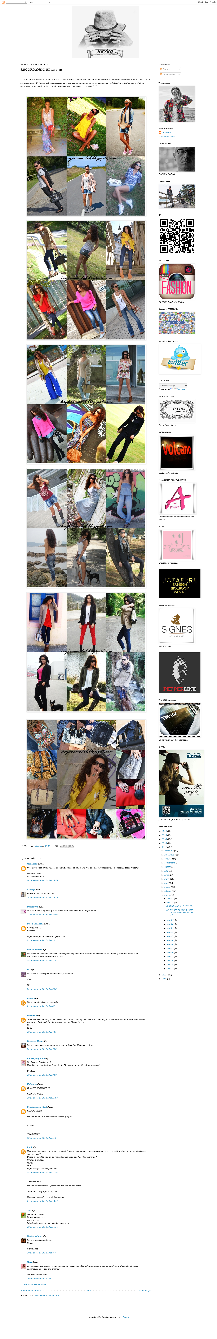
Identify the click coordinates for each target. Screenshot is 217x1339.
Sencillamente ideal (37, 1107)
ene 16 (170, 940)
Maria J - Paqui (34, 1236)
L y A (29, 1147)
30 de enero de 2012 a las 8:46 (42, 1253)
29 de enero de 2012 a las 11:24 (42, 1138)
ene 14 (170, 944)
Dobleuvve (32, 907)
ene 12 (170, 948)
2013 (164, 843)
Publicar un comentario (35, 1284)
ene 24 (170, 924)
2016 (164, 831)
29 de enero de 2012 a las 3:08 (42, 989)
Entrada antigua (144, 1290)
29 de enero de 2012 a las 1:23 (42, 940)
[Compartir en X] (67, 846)
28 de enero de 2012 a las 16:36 (42, 897)
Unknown (32, 1015)
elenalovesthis (34, 949)
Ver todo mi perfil (166, 136)
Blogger (125, 1317)
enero (167, 895)
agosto (167, 867)
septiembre (170, 863)
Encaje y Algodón (36, 1058)
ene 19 (170, 932)
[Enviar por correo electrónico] (61, 846)
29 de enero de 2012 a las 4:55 (42, 1032)
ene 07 (170, 956)
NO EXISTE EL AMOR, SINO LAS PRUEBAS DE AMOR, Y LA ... (179, 912)
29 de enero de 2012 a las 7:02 (42, 1049)
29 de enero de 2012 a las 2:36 (42, 960)
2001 (164, 979)
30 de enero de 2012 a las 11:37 (42, 1278)
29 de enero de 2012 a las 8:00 (42, 1075)
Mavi (29, 1262)
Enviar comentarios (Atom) (46, 1295)
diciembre (169, 850)
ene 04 (170, 964)
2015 (164, 835)
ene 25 (170, 920)
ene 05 (170, 960)
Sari (29, 1210)
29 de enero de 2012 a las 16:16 (42, 1227)
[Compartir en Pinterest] (72, 846)
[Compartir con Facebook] (69, 846)
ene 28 (170, 902)
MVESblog (32, 864)
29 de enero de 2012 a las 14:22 (42, 1201)
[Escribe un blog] (64, 846)
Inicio (89, 1290)
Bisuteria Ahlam (35, 1041)
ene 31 (170, 898)
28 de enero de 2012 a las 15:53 (42, 880)
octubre (168, 859)
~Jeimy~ (31, 889)
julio (166, 871)
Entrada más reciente (31, 1290)
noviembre (169, 855)
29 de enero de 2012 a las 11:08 (42, 1098)
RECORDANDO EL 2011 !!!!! (179, 906)
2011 (164, 975)
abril (166, 883)
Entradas (166, 69)
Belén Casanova (35, 924)
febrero (168, 891)
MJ (28, 969)
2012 (164, 847)
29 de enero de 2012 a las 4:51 (42, 1006)
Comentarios (168, 74)
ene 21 (170, 928)
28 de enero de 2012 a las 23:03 (42, 914)
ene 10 (170, 952)
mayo (167, 879)
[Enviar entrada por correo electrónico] (56, 846)
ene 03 (170, 968)
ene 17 (170, 936)
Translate (180, 389)
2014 (164, 839)
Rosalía (31, 998)
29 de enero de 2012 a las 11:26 (42, 1172)
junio (166, 875)
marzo (167, 887)
